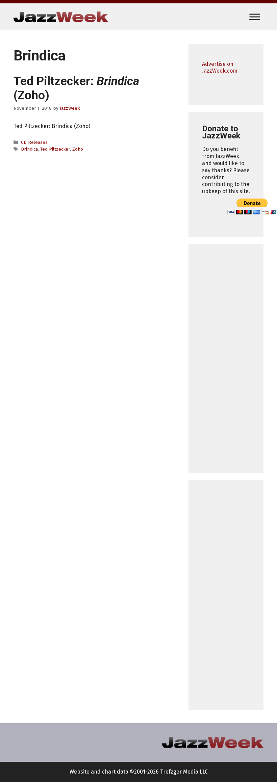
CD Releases (34, 142)
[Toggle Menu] (254, 17)
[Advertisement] (226, 358)
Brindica (29, 149)
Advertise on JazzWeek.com (219, 67)
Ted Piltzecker (55, 149)
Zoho (77, 149)
